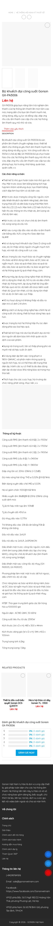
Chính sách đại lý (9, 849)
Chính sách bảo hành (11, 840)
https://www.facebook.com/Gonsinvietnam (28, 891)
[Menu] (3, 4)
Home (10, 12)
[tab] (8, 133)
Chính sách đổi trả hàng (13, 835)
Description (8, 133)
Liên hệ (5, 858)
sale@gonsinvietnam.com (26, 881)
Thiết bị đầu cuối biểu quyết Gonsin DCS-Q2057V (13, 703)
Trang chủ (6, 825)
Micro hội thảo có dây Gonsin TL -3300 (39, 701)
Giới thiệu (6, 830)
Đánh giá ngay (26, 752)
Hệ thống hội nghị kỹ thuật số (30, 12)
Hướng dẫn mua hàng (12, 844)
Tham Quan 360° (9, 854)
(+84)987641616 (13, 875)
